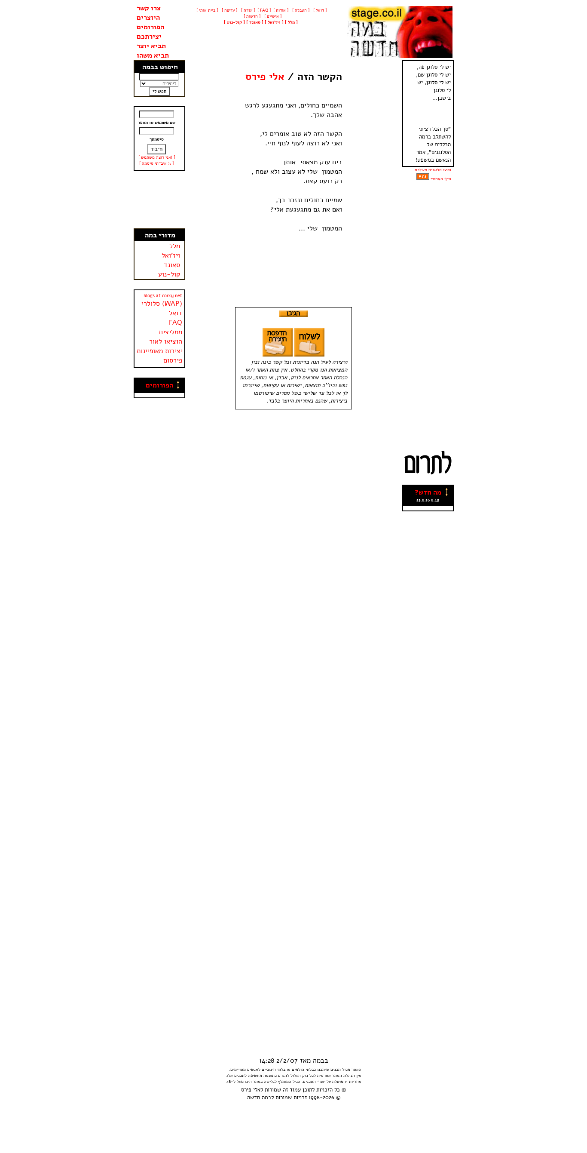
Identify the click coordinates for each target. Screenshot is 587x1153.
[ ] (234, 22)
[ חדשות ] (251, 16)
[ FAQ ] (264, 10)
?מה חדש (428, 492)
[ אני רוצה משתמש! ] (156, 157)
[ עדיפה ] (228, 10)
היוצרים (148, 17)
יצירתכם (149, 36)
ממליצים (170, 332)
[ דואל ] (319, 10)
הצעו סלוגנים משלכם (433, 170)
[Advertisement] (159, 199)
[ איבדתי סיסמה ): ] (156, 163)
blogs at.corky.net (163, 295)
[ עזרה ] (247, 10)
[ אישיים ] (272, 16)
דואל (175, 313)
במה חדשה (259, 1097)
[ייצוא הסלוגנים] (422, 179)
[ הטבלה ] (300, 10)
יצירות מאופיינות (160, 351)
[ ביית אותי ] (207, 10)
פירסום (172, 360)
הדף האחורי (441, 179)
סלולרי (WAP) (161, 303)
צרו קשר (149, 8)
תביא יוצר (151, 46)
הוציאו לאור (165, 341)
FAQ (175, 322)
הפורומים (150, 27)
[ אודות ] (280, 10)
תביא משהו (153, 55)
